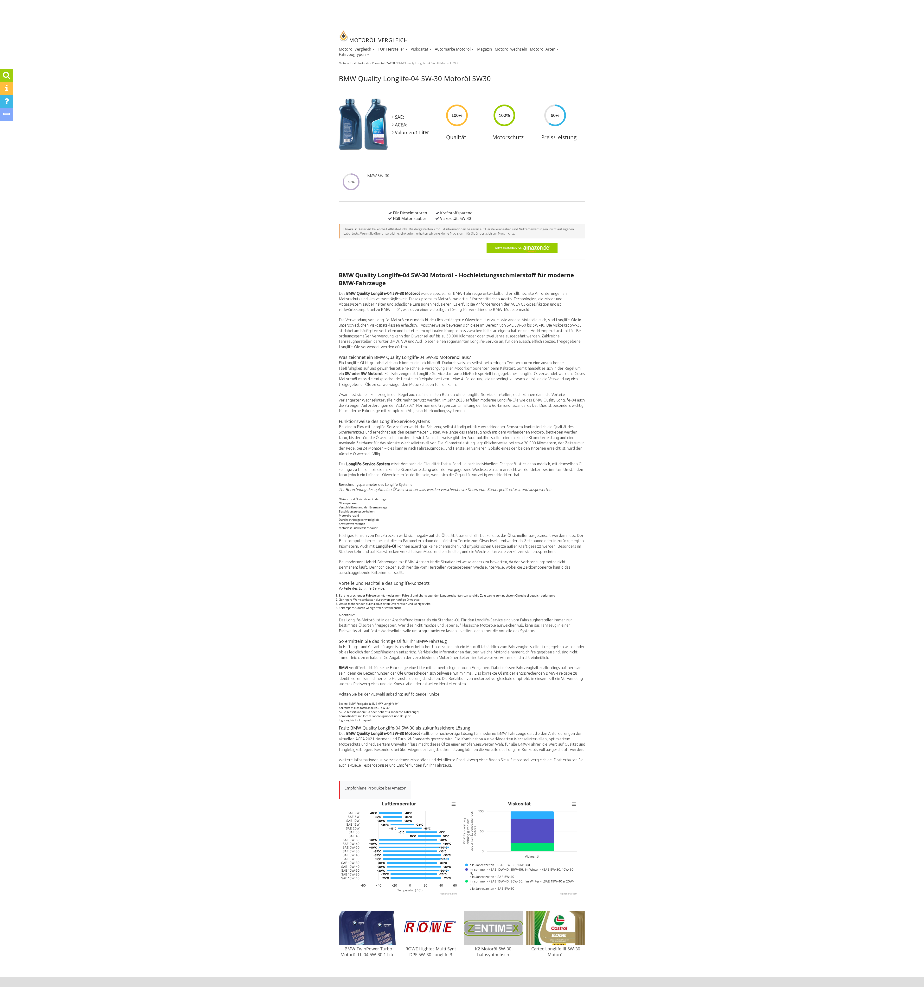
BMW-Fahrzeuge (467, 293)
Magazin (484, 49)
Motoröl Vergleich (355, 49)
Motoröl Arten (543, 49)
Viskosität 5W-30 (567, 325)
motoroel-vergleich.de (532, 760)
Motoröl (445, 299)
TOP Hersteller (391, 49)
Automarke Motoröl (453, 49)
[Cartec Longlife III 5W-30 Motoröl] (555, 928)
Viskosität (419, 49)
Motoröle (529, 320)
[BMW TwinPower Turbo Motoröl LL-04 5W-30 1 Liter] (368, 928)
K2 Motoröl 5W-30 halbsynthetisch (493, 951)
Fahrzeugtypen (352, 54)
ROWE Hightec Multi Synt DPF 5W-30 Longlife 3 (430, 951)
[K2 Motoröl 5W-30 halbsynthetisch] (493, 928)
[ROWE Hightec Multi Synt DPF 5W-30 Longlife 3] (430, 928)
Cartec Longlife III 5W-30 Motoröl (555, 951)
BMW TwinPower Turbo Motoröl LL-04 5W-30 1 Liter (368, 951)
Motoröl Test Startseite (354, 63)
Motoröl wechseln (511, 49)
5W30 (391, 63)
